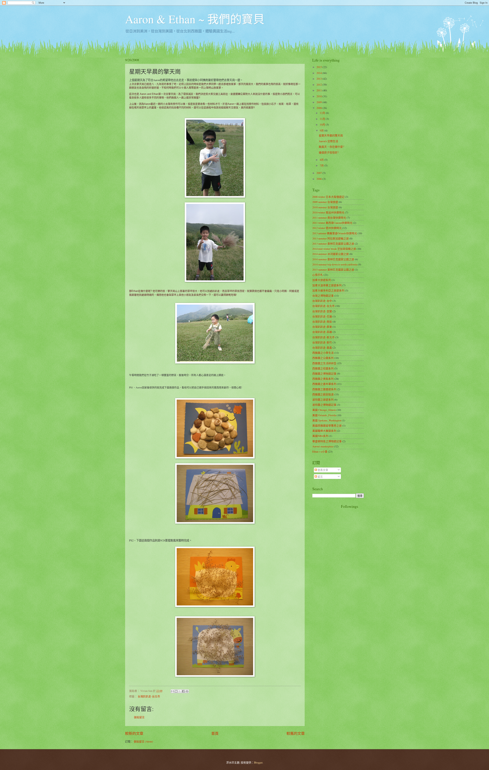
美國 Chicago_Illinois (324, 410)
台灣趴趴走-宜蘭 (322, 311)
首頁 (215, 733)
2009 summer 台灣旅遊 (325, 202)
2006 (319, 179)
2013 (319, 78)
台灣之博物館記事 (323, 295)
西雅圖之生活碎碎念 (324, 363)
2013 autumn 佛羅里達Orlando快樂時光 (334, 233)
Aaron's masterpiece (323, 446)
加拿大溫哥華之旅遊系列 (327, 285)
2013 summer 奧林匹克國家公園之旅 (333, 243)
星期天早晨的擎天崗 (331, 135)
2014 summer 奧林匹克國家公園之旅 (333, 259)
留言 (320, 476)
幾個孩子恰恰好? (329, 152)
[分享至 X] (180, 691)
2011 (319, 90)
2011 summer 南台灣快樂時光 (329, 217)
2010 (319, 96)
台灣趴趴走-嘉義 (322, 347)
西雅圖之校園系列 (323, 368)
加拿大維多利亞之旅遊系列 (328, 290)
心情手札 (317, 275)
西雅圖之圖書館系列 (324, 389)
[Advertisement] (327, 561)
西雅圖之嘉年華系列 (324, 384)
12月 (323, 113)
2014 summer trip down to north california (334, 264)
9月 (322, 130)
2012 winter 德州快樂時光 (327, 228)
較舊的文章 (296, 733)
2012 (319, 84)
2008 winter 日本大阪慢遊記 (328, 197)
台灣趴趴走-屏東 (322, 327)
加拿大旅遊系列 (321, 280)
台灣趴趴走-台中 (322, 301)
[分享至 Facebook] (183, 691)
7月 (322, 165)
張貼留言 (139, 717)
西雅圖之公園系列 (323, 358)
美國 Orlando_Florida (324, 415)
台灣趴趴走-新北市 (323, 337)
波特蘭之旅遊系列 (323, 399)
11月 (323, 119)
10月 (323, 124)
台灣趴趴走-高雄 (322, 332)
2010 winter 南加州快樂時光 (328, 212)
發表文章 (322, 470)
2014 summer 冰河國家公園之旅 (330, 254)
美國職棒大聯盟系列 (324, 430)
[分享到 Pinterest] (187, 691)
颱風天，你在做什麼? (331, 146)
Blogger (258, 762)
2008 (319, 108)
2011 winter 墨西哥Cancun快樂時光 (332, 223)
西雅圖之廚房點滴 (323, 394)
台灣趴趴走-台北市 (149, 696)
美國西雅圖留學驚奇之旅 (327, 425)
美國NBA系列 (320, 436)
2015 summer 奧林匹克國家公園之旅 (333, 269)
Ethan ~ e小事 (319, 451)
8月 (322, 159)
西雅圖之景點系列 (323, 379)
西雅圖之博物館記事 (324, 373)
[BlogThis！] (176, 691)
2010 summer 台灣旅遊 (325, 207)
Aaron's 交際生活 (328, 141)
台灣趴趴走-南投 (322, 321)
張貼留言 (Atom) (143, 741)
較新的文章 (134, 733)
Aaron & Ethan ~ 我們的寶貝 (195, 19)
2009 (319, 102)
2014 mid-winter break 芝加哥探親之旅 (334, 249)
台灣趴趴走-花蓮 (322, 316)
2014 (319, 73)
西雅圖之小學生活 (323, 353)
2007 (319, 173)
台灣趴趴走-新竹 (322, 342)
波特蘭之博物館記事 (324, 405)
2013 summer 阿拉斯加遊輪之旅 (330, 238)
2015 (319, 67)
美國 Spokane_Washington (326, 420)
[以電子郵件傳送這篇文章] (172, 691)
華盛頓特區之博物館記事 (327, 441)
